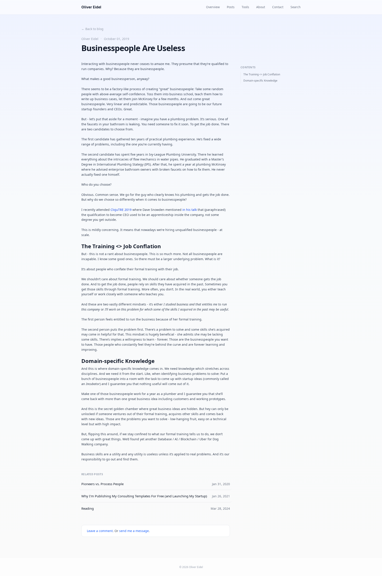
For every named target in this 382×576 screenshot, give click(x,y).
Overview (213, 7)
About (260, 7)
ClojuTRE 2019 (121, 210)
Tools (245, 7)
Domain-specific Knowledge (260, 80)
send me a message (134, 531)
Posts (231, 7)
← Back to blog (92, 29)
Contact (277, 7)
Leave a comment (100, 531)
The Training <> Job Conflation (261, 74)
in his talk (189, 210)
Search (295, 7)
